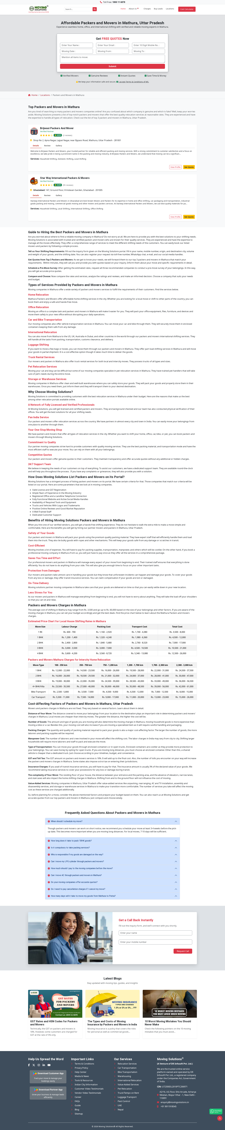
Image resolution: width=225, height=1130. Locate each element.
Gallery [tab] (59, 145)
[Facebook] (29, 1065)
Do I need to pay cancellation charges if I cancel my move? (78, 889)
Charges (147, 8)
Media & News (82, 1076)
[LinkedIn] (44, 1065)
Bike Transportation (127, 1072)
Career (78, 1097)
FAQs (77, 1101)
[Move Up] (219, 1118)
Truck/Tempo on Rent (128, 1092)
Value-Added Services (128, 1084)
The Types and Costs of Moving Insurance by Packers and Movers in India (112, 1023)
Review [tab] (47, 145)
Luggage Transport (127, 1097)
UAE (120, 1105)
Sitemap (79, 1113)
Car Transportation (127, 1067)
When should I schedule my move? (66, 821)
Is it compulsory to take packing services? (70, 847)
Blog (77, 1109)
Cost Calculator (186, 9)
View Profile (175, 167)
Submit (112, 66)
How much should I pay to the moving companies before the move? (82, 868)
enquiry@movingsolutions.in (175, 1102)
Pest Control (124, 1101)
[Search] (95, 9)
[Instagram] (39, 1065)
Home (123, 8)
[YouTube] (49, 1065)
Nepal (120, 1109)
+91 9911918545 (168, 1106)
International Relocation (130, 1080)
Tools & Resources (84, 1080)
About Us (133, 8)
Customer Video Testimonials (89, 1088)
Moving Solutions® (107, 1126)
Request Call (183, 951)
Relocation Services (127, 1063)
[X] (33, 1065)
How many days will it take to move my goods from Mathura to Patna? (83, 896)
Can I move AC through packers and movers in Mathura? (76, 875)
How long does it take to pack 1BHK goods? (71, 840)
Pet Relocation (125, 1088)
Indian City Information (86, 1084)
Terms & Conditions (84, 1063)
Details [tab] (36, 145)
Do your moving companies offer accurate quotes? (74, 882)
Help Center (80, 1072)
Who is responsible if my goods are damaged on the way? (77, 854)
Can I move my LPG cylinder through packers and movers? (77, 861)
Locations (170, 8)
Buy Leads (158, 8)
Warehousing (124, 1076)
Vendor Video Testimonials (88, 1092)
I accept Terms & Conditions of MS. (133, 82)
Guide (78, 1105)
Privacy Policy (81, 1067)
